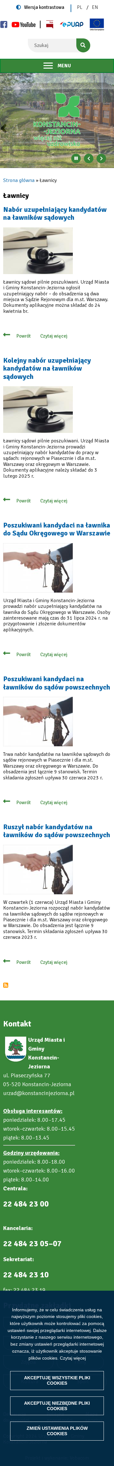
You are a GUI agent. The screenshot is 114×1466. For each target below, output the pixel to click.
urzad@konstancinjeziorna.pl (38, 1093)
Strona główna (19, 180)
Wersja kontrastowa (44, 7)
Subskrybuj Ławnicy (5, 985)
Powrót (23, 336)
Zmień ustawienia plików (57, 1431)
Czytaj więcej (73, 1358)
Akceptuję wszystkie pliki (57, 1380)
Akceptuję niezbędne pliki (57, 1406)
